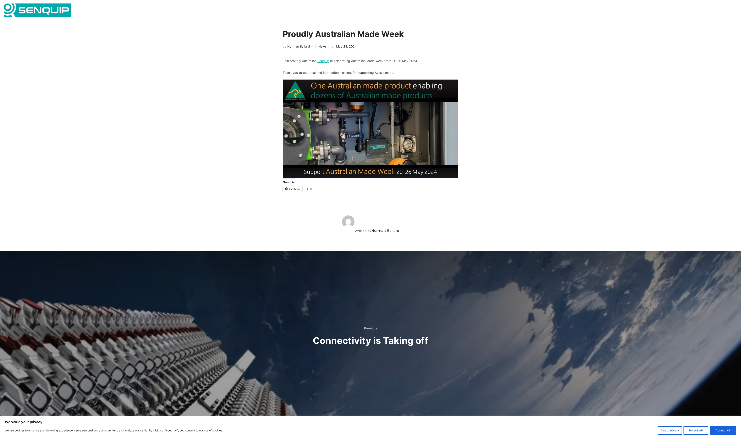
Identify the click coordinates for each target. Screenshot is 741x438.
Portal (720, 11)
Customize (668, 430)
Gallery (664, 11)
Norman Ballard (298, 46)
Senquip (323, 61)
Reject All (696, 430)
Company (683, 11)
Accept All (723, 430)
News (705, 11)
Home (594, 11)
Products (641, 11)
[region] (370, 427)
